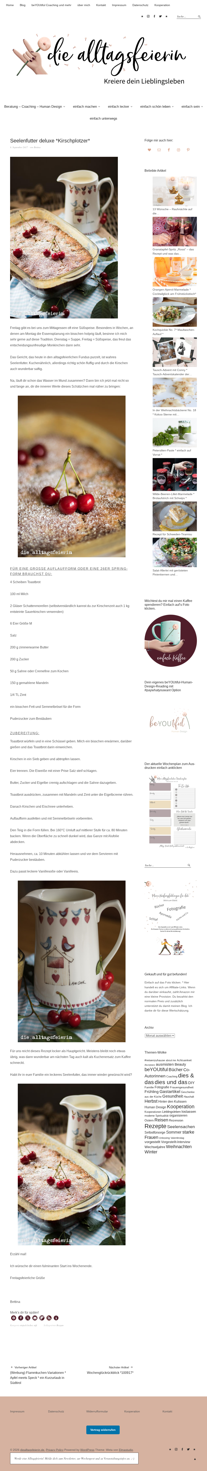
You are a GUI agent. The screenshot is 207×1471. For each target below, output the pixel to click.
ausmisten (165, 1064)
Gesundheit (172, 1096)
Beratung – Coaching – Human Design (33, 107)
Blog (22, 5)
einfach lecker (118, 107)
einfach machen (85, 107)
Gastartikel (169, 1091)
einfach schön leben (155, 107)
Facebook (154, 16)
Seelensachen (181, 1126)
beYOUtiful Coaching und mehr (51, 5)
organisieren (178, 1115)
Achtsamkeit (184, 1060)
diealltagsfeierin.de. (32, 1449)
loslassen (189, 1112)
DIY (191, 1083)
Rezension (176, 1120)
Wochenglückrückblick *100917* (110, 1370)
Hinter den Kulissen (172, 1101)
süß (35, 1325)
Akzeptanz (150, 1065)
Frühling (152, 1092)
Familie (149, 1087)
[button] (13, 1317)
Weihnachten (179, 1146)
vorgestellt (152, 1142)
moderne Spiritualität (157, 1115)
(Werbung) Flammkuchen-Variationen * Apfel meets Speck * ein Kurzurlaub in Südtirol (38, 1375)
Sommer (174, 1132)
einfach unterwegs (103, 118)
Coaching (171, 1076)
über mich (83, 5)
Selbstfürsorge (155, 1132)
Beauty (180, 1064)
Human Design (155, 1107)
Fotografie (162, 1087)
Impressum (119, 5)
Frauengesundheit (181, 1087)
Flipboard (166, 16)
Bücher (176, 1069)
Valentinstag (177, 1138)
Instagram (148, 16)
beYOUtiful (156, 1069)
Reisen (161, 1119)
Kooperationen (153, 1112)
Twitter (160, 16)
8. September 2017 (19, 147)
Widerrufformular (97, 1411)
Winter (151, 1151)
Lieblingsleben (171, 1111)
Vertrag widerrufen (103, 1429)
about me (171, 1060)
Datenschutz (140, 5)
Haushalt (189, 1096)
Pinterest (142, 16)
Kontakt (101, 5)
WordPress (87, 1449)
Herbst (151, 1101)
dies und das (171, 1082)
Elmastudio (126, 1449)
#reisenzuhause (155, 1060)
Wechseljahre (155, 1147)
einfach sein (191, 107)
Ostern (149, 1120)
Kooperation (162, 5)
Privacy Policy (54, 1449)
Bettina (37, 147)
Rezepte (60, 1325)
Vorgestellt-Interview (175, 1142)
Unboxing (164, 1138)
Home (10, 5)
